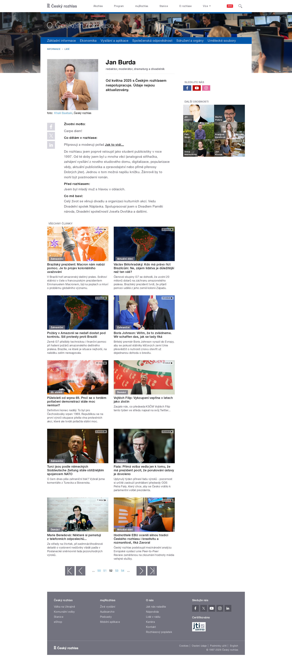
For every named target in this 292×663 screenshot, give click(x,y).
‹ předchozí (80, 571)
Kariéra (150, 621)
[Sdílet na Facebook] (51, 127)
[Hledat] (240, 6)
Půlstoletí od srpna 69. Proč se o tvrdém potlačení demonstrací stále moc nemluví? (76, 401)
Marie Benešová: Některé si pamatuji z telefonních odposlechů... (74, 537)
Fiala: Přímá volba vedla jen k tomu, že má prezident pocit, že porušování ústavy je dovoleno (144, 470)
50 (99, 570)
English (234, 645)
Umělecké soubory (222, 40)
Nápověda (152, 611)
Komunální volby (64, 611)
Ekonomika (88, 40)
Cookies (183, 645)
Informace (53, 49)
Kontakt (151, 627)
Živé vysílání (107, 606)
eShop (58, 621)
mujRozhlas (141, 6)
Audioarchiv (107, 611)
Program (119, 6)
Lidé (67, 49)
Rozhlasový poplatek (159, 632)
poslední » (152, 571)
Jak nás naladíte (156, 606)
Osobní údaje (199, 645)
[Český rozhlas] (62, 6)
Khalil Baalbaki (63, 113)
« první (70, 571)
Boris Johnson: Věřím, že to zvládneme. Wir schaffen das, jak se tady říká (143, 334)
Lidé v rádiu (153, 616)
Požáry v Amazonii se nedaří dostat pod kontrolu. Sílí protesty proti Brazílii (76, 334)
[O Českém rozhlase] (146, 24)
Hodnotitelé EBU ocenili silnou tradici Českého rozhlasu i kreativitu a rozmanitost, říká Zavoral (141, 538)
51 (105, 570)
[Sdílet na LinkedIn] (51, 145)
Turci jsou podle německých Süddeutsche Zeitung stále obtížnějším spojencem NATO (75, 470)
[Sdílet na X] (51, 136)
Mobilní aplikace (110, 621)
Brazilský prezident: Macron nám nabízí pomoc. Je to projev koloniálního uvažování (76, 268)
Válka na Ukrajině (64, 606)
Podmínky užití (218, 645)
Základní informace (61, 40)
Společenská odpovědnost (152, 40)
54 (122, 570)
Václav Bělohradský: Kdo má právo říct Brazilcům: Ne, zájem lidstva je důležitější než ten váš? (144, 268)
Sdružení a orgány (190, 40)
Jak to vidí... (114, 145)
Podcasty (106, 616)
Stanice (164, 6)
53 (116, 570)
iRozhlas (98, 6)
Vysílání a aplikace (114, 40)
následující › (141, 571)
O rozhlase (185, 6)
